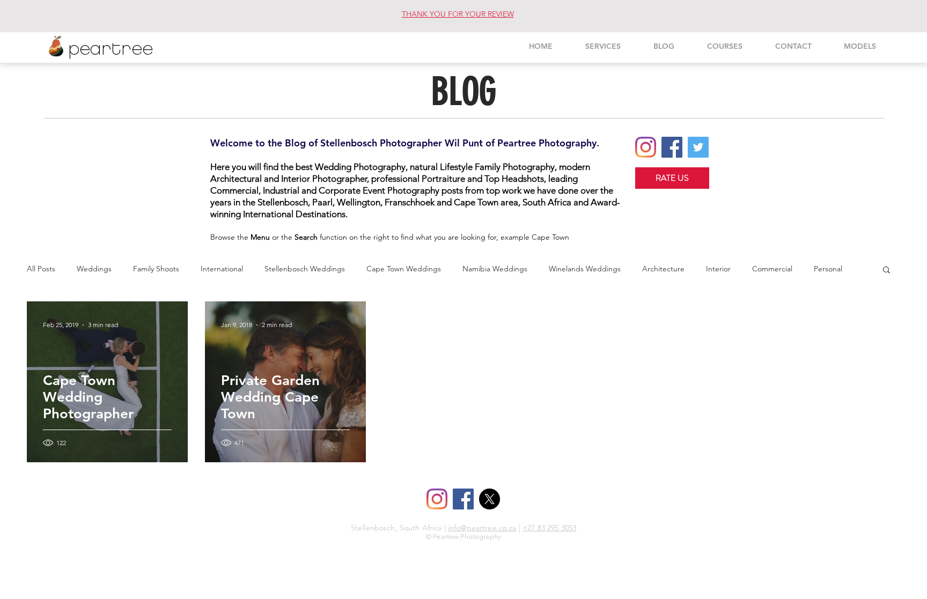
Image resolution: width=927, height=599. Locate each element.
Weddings (94, 268)
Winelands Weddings (585, 268)
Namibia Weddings (494, 268)
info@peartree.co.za (482, 528)
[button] (886, 270)
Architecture (663, 268)
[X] (489, 499)
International (222, 268)
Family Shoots (156, 268)
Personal (828, 268)
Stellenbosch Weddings (304, 268)
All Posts (41, 268)
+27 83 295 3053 (549, 528)
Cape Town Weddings (403, 268)
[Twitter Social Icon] (698, 147)
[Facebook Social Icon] (671, 147)
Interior (718, 268)
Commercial (772, 268)
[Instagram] (645, 147)
